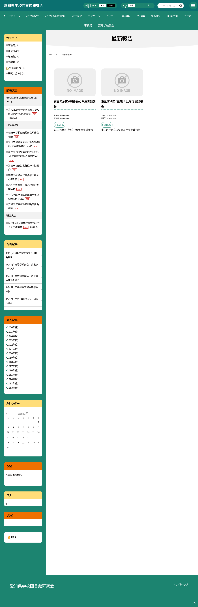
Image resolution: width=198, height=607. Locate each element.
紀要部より (13, 56)
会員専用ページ (17, 67)
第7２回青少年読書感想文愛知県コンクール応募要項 (23, 113)
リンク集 (140, 16)
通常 (94, 5)
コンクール (94, 16)
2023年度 (12, 340)
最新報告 (156, 16)
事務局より (13, 45)
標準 (131, 5)
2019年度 (12, 357)
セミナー (111, 16)
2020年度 (12, 353)
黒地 (111, 5)
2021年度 (12, 349)
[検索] (181, 5)
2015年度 (12, 375)
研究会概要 (32, 16)
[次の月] (39, 413)
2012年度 (12, 388)
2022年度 (12, 344)
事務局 (88, 25)
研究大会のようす (17, 73)
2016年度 (12, 370)
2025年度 (12, 331)
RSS (13, 537)
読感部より (13, 62)
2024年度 (12, 336)
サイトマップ (181, 584)
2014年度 (12, 379)
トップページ (13, 16)
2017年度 (12, 366)
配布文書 (172, 16)
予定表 (188, 16)
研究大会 (76, 16)
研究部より (13, 51)
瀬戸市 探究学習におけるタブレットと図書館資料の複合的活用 (24, 155)
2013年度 (12, 383)
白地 (102, 5)
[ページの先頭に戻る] (194, 603)
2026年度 (12, 327)
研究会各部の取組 (55, 16)
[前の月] (6, 413)
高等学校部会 (106, 25)
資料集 (126, 16)
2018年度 (12, 362)
